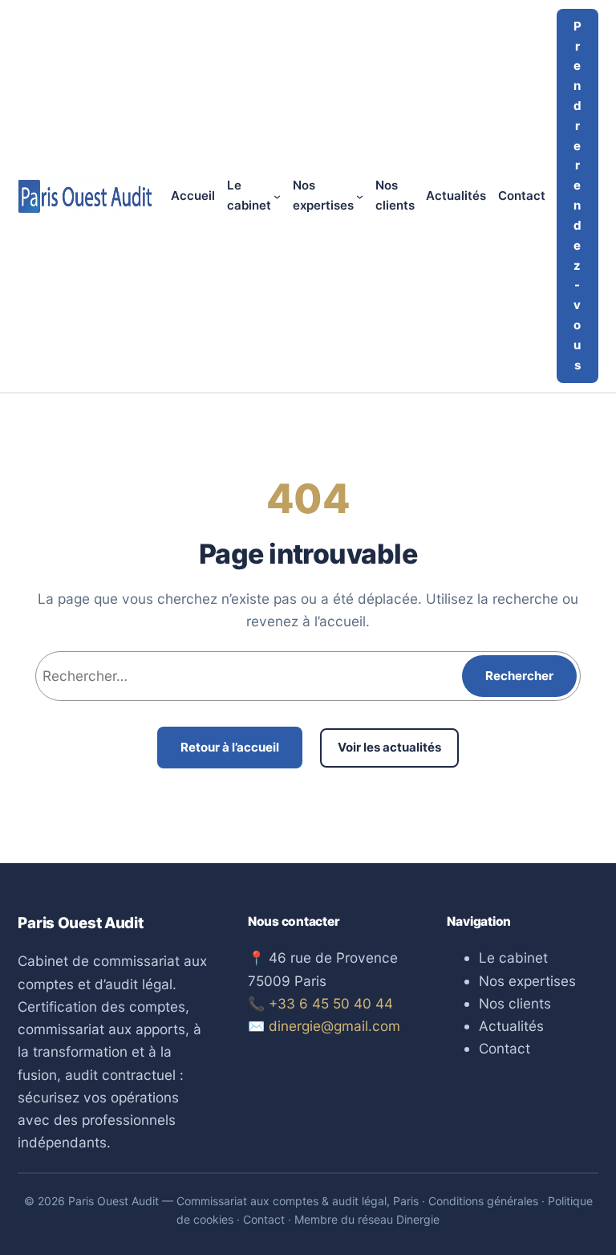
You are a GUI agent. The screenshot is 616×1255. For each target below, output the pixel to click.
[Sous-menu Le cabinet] (277, 196)
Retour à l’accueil (229, 747)
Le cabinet (513, 957)
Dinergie (418, 1219)
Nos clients (515, 1003)
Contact (504, 1048)
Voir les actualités (389, 747)
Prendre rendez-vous (577, 195)
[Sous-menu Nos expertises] (359, 196)
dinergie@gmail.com (334, 1025)
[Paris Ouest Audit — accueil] (85, 196)
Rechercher (519, 675)
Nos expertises (527, 980)
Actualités (511, 1025)
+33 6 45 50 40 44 (331, 1003)
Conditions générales (483, 1201)
